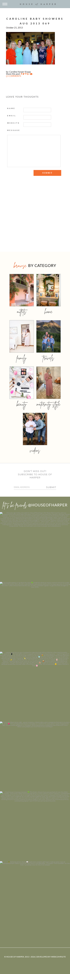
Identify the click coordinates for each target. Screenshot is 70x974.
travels (48, 357)
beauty (22, 404)
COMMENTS (14, 76)
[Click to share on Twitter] (23, 74)
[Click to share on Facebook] (21, 74)
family (22, 357)
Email (11, 116)
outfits (21, 311)
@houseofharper (47, 505)
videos (35, 450)
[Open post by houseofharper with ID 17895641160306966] (35, 896)
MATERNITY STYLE (48, 404)
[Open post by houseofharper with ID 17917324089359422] (35, 756)
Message (13, 130)
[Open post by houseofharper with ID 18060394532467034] (35, 617)
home (48, 311)
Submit (51, 487)
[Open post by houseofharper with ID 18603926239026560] (35, 547)
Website (13, 123)
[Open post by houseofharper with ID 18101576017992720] (35, 826)
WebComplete (58, 956)
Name (11, 108)
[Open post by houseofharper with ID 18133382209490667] (35, 687)
